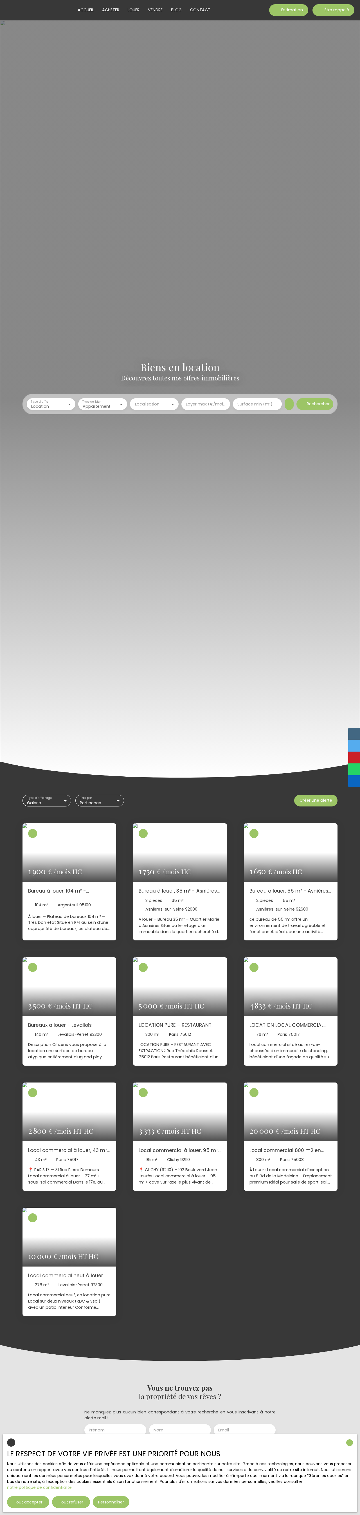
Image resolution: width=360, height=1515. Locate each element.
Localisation (147, 404)
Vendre (155, 10)
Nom (158, 1430)
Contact (200, 10)
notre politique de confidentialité (39, 1487)
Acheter (110, 10)
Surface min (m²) (255, 404)
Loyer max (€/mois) (206, 404)
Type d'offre (39, 402)
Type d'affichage (39, 798)
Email (223, 1430)
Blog (176, 10)
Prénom (97, 1430)
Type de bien (92, 402)
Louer (134, 10)
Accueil (86, 10)
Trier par (86, 798)
